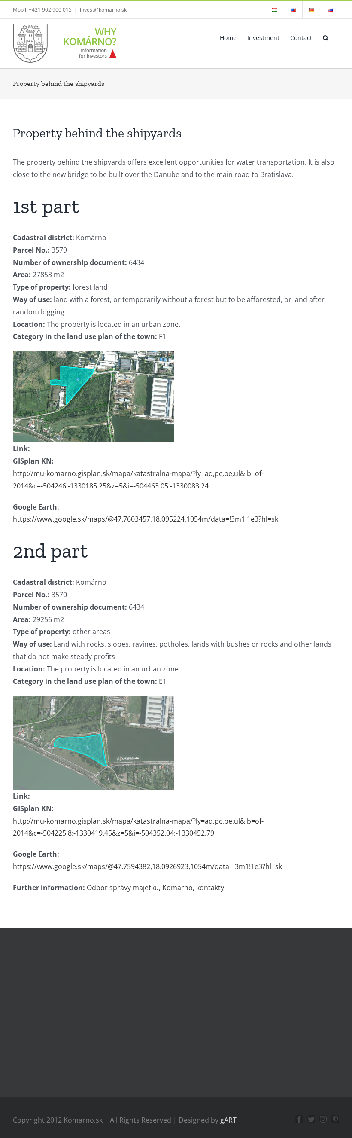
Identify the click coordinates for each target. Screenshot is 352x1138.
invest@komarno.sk (103, 9)
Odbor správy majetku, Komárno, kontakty (155, 887)
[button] (325, 37)
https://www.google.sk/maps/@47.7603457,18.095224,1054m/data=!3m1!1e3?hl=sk (145, 519)
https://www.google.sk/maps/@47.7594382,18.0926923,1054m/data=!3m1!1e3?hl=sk (147, 866)
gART (228, 1120)
